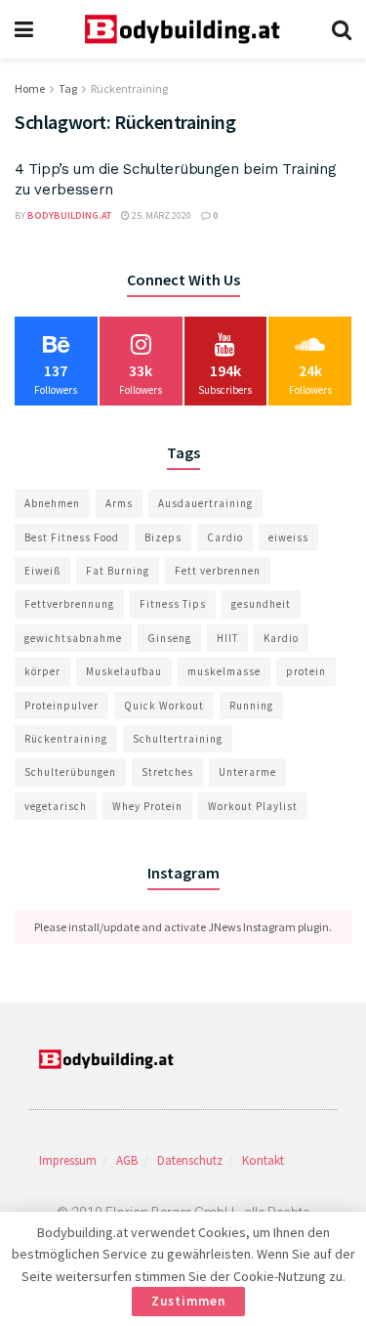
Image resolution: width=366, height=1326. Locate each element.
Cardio (225, 537)
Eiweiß (42, 570)
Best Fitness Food (71, 537)
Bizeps (163, 537)
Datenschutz (190, 1160)
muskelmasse (224, 671)
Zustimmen (188, 1301)
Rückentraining (129, 88)
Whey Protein (147, 806)
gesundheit (261, 604)
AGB (127, 1160)
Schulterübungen (70, 772)
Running (251, 705)
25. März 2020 (160, 215)
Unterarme (247, 772)
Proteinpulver (61, 705)
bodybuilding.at (69, 215)
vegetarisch (55, 806)
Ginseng (169, 638)
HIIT (227, 638)
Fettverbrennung (69, 604)
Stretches (167, 772)
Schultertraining (178, 739)
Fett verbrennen (218, 570)
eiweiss (288, 537)
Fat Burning (117, 570)
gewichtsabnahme (73, 638)
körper (42, 671)
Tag (68, 88)
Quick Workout (164, 705)
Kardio (281, 638)
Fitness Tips (173, 604)
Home (30, 88)
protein (306, 671)
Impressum (68, 1160)
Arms (119, 503)
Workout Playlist (253, 806)
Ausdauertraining (205, 503)
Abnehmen (52, 503)
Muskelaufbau (124, 671)
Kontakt (263, 1160)
